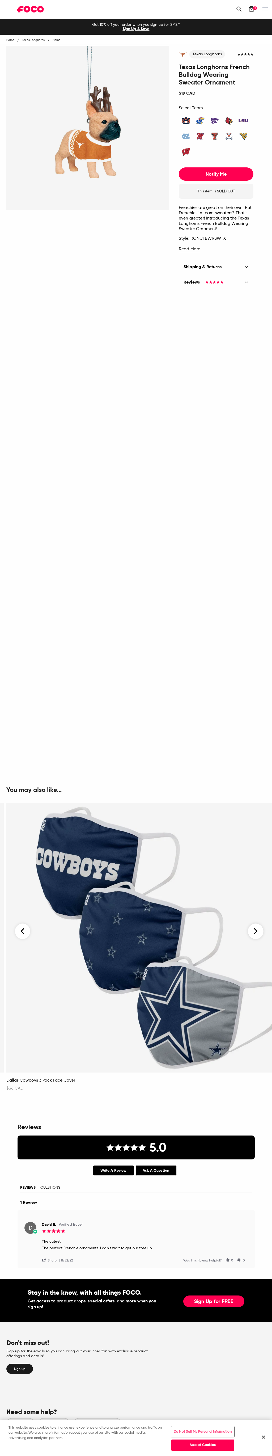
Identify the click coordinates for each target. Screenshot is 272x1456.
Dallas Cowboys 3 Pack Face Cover (40, 1080)
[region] (136, 1438)
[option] (136, 27)
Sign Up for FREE (213, 1301)
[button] (51, 1260)
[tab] (113, 1170)
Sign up (20, 1369)
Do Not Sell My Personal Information (203, 1431)
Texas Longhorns (207, 54)
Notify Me (216, 174)
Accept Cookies (203, 1445)
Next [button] (255, 931)
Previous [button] (22, 931)
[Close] (263, 1437)
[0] (251, 9)
